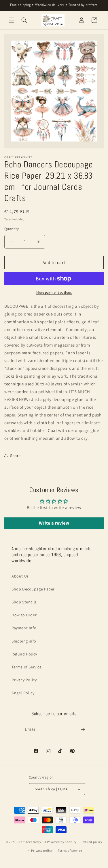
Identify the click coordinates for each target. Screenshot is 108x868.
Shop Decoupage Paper (33, 589)
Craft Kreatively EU (32, 842)
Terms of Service (27, 667)
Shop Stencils (24, 602)
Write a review (54, 523)
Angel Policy (23, 692)
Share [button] (15, 455)
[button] (11, 20)
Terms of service (70, 850)
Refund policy (92, 842)
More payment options (54, 292)
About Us (20, 576)
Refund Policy (24, 654)
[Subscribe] (82, 729)
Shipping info (24, 641)
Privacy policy (41, 850)
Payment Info (24, 627)
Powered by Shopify (62, 842)
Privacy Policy (24, 679)
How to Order (24, 614)
